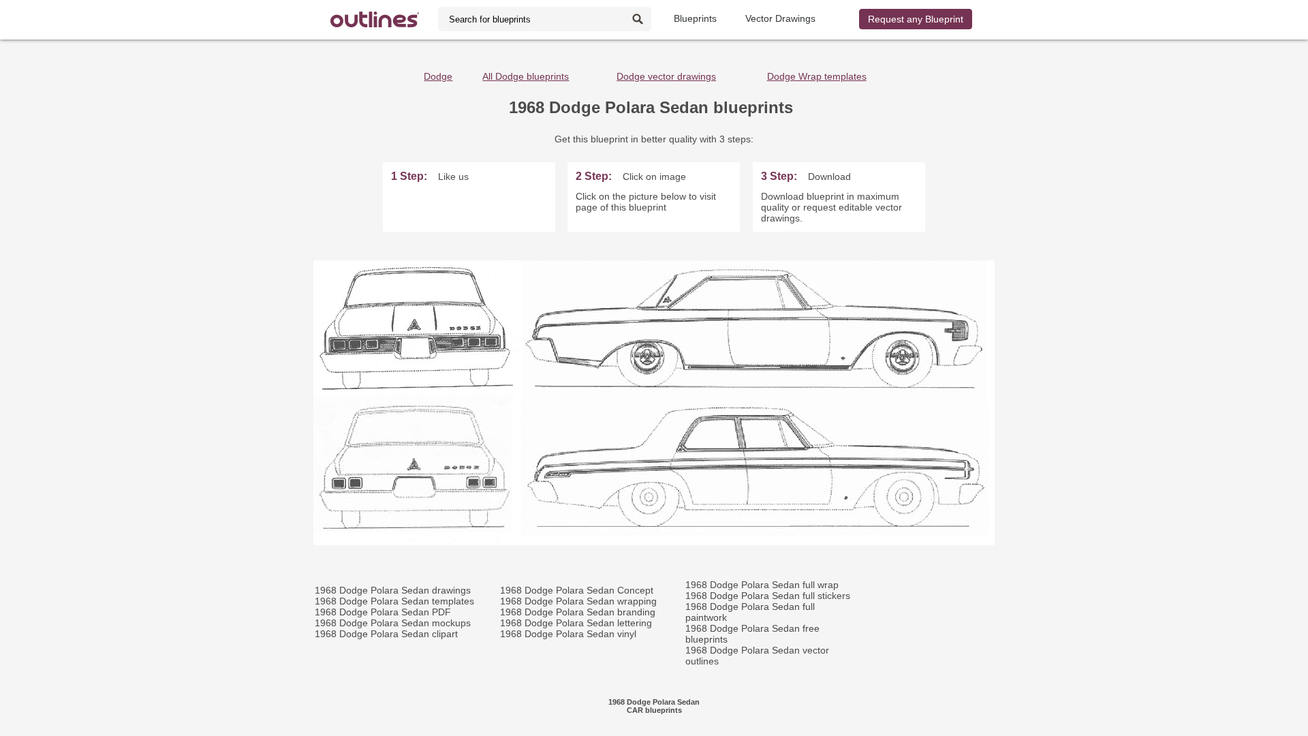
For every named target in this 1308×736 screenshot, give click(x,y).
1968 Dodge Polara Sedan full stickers (767, 595)
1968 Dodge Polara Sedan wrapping (578, 601)
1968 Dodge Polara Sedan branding (577, 612)
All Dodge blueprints (525, 76)
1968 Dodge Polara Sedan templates (394, 601)
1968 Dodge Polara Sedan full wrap (762, 584)
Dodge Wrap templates (817, 76)
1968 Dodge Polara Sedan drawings (393, 590)
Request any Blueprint (915, 19)
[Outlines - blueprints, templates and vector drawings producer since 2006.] (374, 19)
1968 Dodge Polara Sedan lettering (576, 622)
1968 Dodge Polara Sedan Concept (576, 590)
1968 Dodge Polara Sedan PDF (383, 612)
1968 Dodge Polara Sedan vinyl (568, 633)
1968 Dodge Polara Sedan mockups (393, 622)
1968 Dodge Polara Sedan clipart (386, 633)
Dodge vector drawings (666, 76)
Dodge (438, 76)
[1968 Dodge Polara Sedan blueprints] (654, 541)
